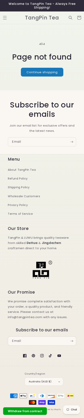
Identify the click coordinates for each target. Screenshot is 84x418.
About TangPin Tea (22, 170)
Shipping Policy (19, 187)
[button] (5, 17)
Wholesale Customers (24, 196)
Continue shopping (42, 72)
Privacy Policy (18, 205)
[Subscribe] (71, 141)
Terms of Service (20, 214)
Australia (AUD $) (40, 381)
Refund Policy (18, 178)
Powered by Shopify (51, 409)
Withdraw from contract (25, 411)
